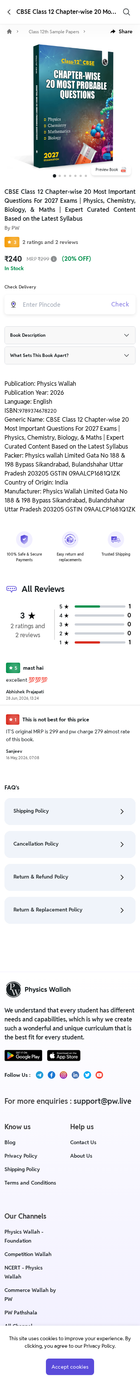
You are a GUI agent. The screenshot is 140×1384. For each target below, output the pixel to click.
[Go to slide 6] (81, 176)
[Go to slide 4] (70, 176)
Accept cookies (70, 1366)
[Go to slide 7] (86, 176)
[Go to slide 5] (75, 176)
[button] (122, 31)
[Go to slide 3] (65, 176)
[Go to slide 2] (60, 176)
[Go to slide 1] (54, 176)
